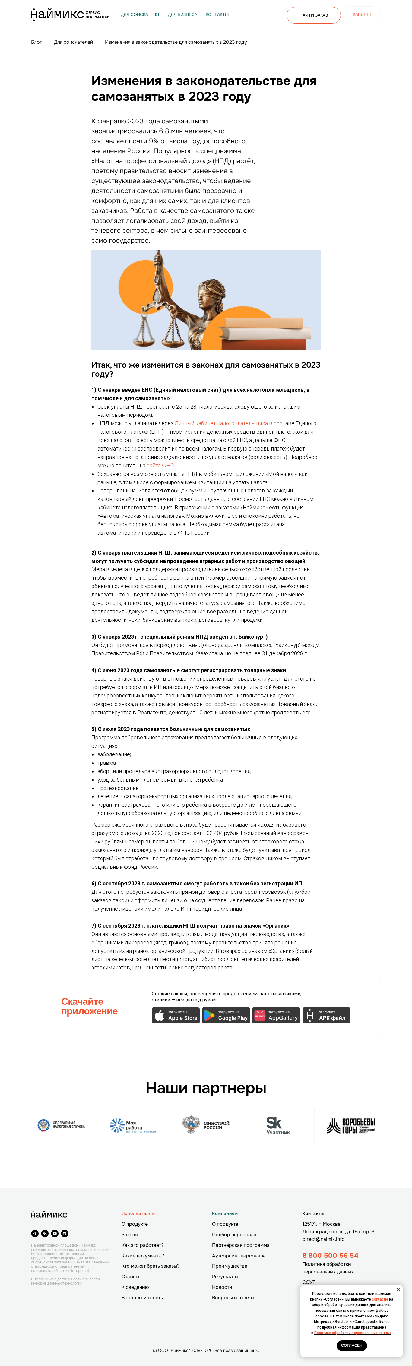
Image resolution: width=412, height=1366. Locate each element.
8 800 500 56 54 (330, 1255)
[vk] (45, 1233)
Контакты (314, 1213)
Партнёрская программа (241, 1245)
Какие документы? (143, 1256)
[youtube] (55, 1233)
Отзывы (130, 1276)
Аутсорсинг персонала (239, 1256)
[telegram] (35, 1233)
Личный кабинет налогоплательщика (221, 423)
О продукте (135, 1224)
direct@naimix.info (324, 1239)
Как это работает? (142, 1245)
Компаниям (225, 1213)
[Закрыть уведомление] (398, 1289)
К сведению (135, 1287)
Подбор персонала (234, 1235)
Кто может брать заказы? (150, 1266)
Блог (36, 42)
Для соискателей (73, 42)
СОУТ (309, 1282)
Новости (222, 1287)
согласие (380, 1299)
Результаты (225, 1276)
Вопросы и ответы (143, 1298)
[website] (64, 1233)
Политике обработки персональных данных (352, 1333)
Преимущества (229, 1266)
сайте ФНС (160, 465)
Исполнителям (138, 1213)
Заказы (130, 1235)
